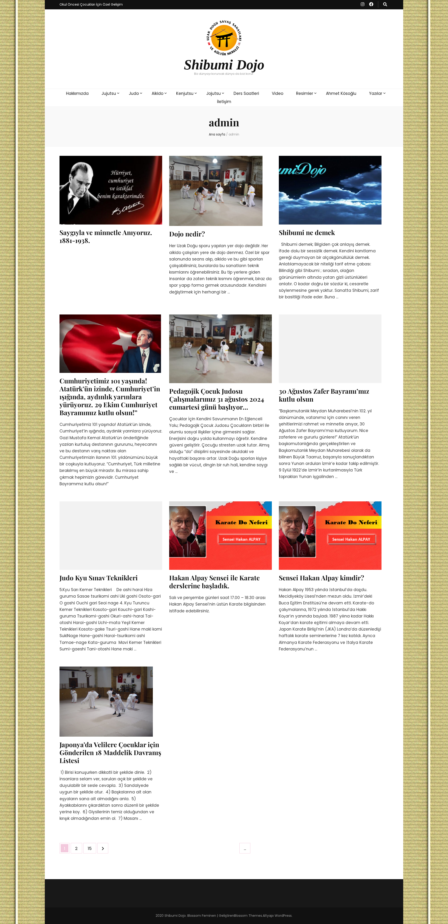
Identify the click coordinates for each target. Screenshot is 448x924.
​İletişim (224, 101)
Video (277, 93)
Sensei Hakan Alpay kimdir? (321, 577)
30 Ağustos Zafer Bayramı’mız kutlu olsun (324, 395)
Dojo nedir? (187, 233)
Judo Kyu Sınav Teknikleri (99, 577)
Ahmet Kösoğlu (341, 93)
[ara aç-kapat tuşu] (385, 4)
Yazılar (375, 93)
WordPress (283, 915)
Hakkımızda (77, 93)
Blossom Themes (248, 915)
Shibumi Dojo (224, 64)
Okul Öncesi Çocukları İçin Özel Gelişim (91, 4)
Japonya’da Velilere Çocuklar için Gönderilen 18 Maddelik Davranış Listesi (110, 752)
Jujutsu (109, 93)
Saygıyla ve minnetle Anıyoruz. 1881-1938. (106, 236)
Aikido (157, 93)
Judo (134, 93)
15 (92, 848)
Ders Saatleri (246, 93)
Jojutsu (213, 93)
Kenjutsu (184, 93)
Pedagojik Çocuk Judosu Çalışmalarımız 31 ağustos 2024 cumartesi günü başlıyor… (216, 399)
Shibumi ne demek (307, 232)
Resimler (304, 93)
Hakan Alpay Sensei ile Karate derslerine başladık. (214, 581)
